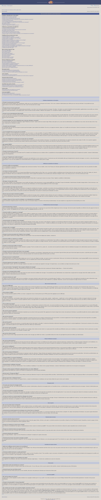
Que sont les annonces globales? (8, 54)
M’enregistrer (10, 5)
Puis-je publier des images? (7, 53)
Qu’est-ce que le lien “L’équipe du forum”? (10, 67)
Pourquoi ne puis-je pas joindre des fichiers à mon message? (13, 42)
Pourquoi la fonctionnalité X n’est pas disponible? (11, 94)
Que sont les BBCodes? (6, 50)
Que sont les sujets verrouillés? (8, 57)
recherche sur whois (76, 489)
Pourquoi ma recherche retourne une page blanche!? (12, 80)
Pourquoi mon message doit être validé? (9, 46)
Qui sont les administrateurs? (7, 60)
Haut (3, 111)
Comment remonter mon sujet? (8, 47)
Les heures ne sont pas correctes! (8, 28)
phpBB (46, 498)
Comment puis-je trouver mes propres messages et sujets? (13, 82)
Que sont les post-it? (6, 56)
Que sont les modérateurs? (7, 61)
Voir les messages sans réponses (7, 9)
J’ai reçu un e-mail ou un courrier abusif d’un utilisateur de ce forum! (14, 72)
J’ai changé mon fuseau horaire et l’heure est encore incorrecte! (14, 29)
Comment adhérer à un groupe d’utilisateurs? (10, 63)
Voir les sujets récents (17, 9)
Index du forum (4, 11)
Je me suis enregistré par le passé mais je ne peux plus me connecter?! (15, 22)
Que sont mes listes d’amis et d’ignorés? (9, 74)
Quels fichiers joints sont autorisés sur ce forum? (11, 89)
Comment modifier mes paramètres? (9, 27)
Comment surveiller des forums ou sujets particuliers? (12, 85)
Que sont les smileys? (6, 52)
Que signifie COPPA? (6, 23)
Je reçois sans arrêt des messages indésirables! (11, 71)
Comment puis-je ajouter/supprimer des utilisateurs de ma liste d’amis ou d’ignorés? (17, 75)
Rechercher (97, 5)
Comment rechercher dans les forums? (9, 78)
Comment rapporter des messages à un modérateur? (12, 44)
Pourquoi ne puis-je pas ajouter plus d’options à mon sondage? (14, 40)
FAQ (92, 5)
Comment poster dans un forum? (8, 36)
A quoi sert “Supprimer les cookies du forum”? (10, 25)
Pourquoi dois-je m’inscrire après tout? (9, 17)
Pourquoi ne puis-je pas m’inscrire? (8, 24)
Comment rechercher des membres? (9, 81)
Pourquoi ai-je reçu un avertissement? (9, 43)
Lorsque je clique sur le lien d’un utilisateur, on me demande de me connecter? (18, 33)
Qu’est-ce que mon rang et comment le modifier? (11, 32)
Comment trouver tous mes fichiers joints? (10, 90)
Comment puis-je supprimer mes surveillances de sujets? (12, 86)
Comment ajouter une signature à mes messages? (11, 38)
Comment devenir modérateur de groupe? (10, 64)
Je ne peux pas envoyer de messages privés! (10, 70)
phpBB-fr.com (53, 499)
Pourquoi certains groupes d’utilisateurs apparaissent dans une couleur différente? (17, 65)
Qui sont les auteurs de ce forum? (8, 93)
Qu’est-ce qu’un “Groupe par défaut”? (9, 66)
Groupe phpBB (41, 477)
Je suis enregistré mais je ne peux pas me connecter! (12, 21)
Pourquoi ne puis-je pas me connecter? (9, 16)
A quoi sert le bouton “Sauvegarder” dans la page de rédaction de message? (16, 45)
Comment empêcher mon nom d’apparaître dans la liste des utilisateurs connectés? (17, 19)
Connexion (4, 5)
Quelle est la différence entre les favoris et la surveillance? (13, 84)
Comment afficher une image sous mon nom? (10, 31)
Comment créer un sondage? (7, 39)
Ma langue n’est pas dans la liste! (8, 30)
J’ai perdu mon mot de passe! (7, 20)
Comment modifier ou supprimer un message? (10, 37)
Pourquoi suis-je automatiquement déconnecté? (11, 18)
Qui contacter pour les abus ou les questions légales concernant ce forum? (16, 95)
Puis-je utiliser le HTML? (6, 51)
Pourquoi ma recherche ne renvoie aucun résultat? (11, 79)
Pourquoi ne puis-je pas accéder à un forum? (10, 41)
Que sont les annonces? (6, 55)
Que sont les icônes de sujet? (7, 58)
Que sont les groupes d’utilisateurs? (9, 62)
